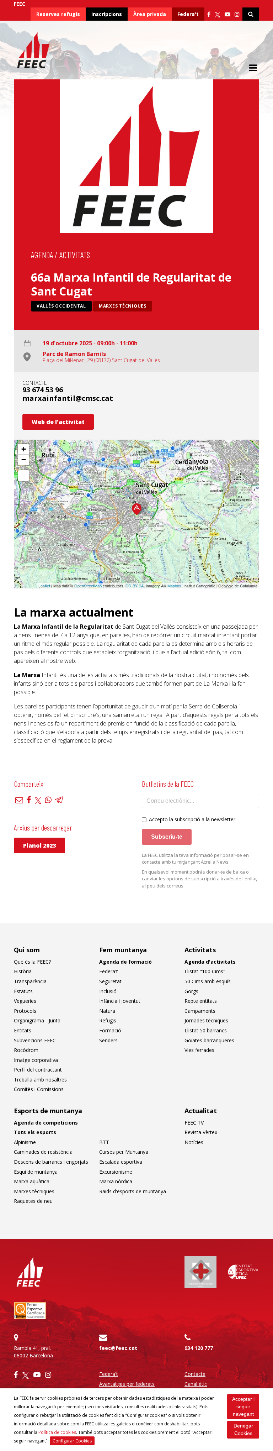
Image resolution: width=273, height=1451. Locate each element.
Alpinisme (25, 1142)
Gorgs (191, 991)
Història (23, 971)
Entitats (22, 1030)
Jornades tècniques (206, 1020)
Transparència (30, 981)
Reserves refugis (58, 14)
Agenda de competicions (46, 1122)
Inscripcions (106, 14)
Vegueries (25, 1000)
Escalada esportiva (120, 1161)
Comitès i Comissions (39, 1089)
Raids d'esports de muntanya (132, 1191)
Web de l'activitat (58, 422)
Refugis (107, 1020)
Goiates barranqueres (209, 1040)
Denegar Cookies (243, 1429)
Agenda (42, 255)
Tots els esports (35, 1132)
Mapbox (174, 585)
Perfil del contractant (38, 1069)
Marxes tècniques (122, 306)
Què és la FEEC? (32, 961)
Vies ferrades (199, 1050)
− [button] (23, 459)
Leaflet (44, 585)
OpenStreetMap (88, 585)
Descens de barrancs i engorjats (51, 1161)
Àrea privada (149, 14)
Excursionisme (115, 1171)
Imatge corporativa (36, 1060)
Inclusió (108, 991)
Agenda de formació (125, 961)
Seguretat (110, 981)
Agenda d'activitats (210, 961)
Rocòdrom (26, 1050)
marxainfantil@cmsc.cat (67, 398)
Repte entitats (200, 1000)
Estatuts (23, 991)
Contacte (194, 1374)
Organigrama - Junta (37, 1020)
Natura (107, 1010)
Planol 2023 (39, 845)
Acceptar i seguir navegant (243, 1406)
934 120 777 (198, 1348)
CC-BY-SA (134, 585)
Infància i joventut (119, 1000)
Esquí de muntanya (36, 1171)
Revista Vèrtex (200, 1132)
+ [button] (23, 449)
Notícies (193, 1142)
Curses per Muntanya (123, 1151)
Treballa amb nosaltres (40, 1079)
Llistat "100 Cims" (204, 971)
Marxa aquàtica (31, 1181)
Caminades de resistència (43, 1151)
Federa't (188, 14)
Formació (110, 1030)
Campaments (199, 1010)
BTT (104, 1142)
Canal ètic (195, 1384)
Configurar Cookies (72, 1441)
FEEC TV (194, 1122)
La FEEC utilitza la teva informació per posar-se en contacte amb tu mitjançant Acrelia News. (195, 858)
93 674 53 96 (42, 389)
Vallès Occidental (61, 306)
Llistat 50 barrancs (205, 1030)
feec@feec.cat (118, 1348)
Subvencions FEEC (35, 1040)
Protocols (25, 1010)
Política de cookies (57, 1432)
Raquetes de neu (33, 1201)
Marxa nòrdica (115, 1181)
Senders (108, 1040)
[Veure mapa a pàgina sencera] (23, 475)
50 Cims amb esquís (207, 981)
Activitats (74, 255)
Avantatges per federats (127, 1384)
